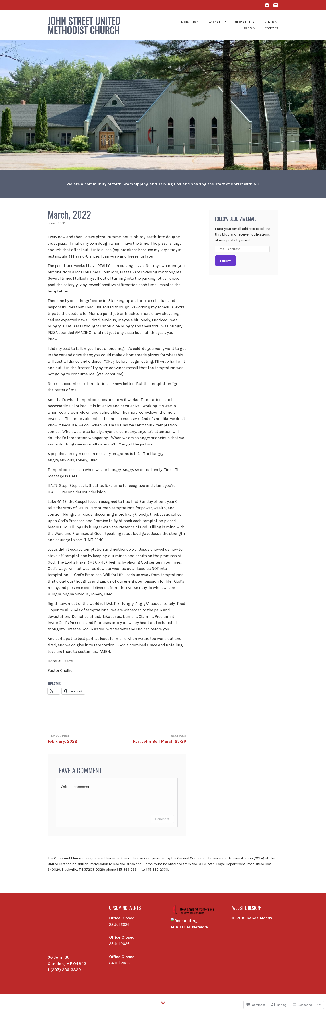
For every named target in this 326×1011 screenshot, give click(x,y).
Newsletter (244, 22)
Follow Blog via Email (235, 218)
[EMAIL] (275, 5)
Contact (271, 28)
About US (188, 22)
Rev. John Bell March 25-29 (159, 739)
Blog (248, 28)
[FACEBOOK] (267, 5)
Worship (215, 22)
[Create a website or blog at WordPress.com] (163, 1002)
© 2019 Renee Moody (252, 918)
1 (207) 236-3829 (64, 969)
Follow (225, 261)
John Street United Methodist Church (84, 25)
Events (268, 22)
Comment (162, 819)
